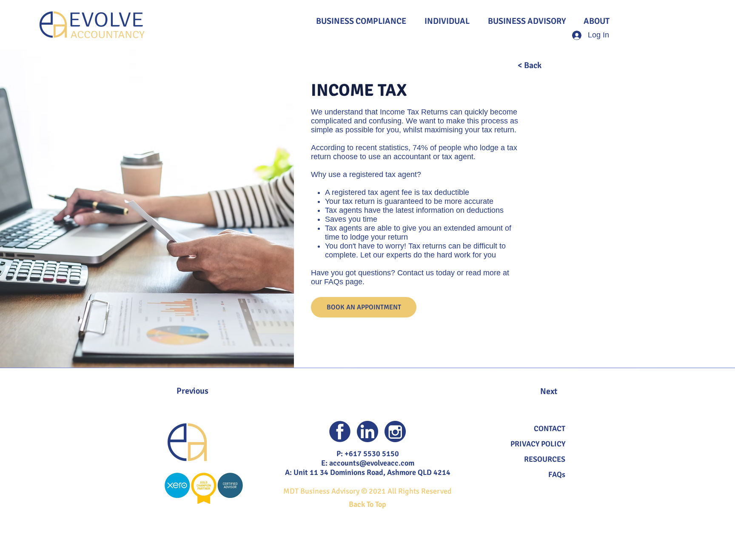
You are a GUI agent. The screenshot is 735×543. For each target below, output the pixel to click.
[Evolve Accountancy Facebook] (339, 431)
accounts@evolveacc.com (371, 463)
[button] (549, 428)
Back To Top (367, 504)
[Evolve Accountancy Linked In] (367, 431)
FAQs (556, 474)
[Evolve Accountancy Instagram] (395, 431)
